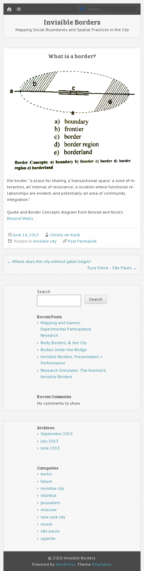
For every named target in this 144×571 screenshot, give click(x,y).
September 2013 (57, 433)
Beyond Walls (20, 218)
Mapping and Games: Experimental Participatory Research (66, 329)
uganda (48, 538)
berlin (46, 473)
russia (46, 524)
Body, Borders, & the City (64, 342)
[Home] (9, 9)
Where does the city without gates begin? (49, 261)
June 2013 (50, 448)
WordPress (65, 564)
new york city (53, 517)
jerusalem (50, 502)
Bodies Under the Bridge (64, 349)
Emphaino (101, 564)
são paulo (50, 531)
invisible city (45, 241)
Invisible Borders (72, 22)
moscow (49, 509)
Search (43, 291)
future (46, 481)
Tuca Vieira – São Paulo (112, 267)
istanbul (48, 495)
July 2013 (49, 441)
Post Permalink (82, 241)
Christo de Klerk (65, 234)
